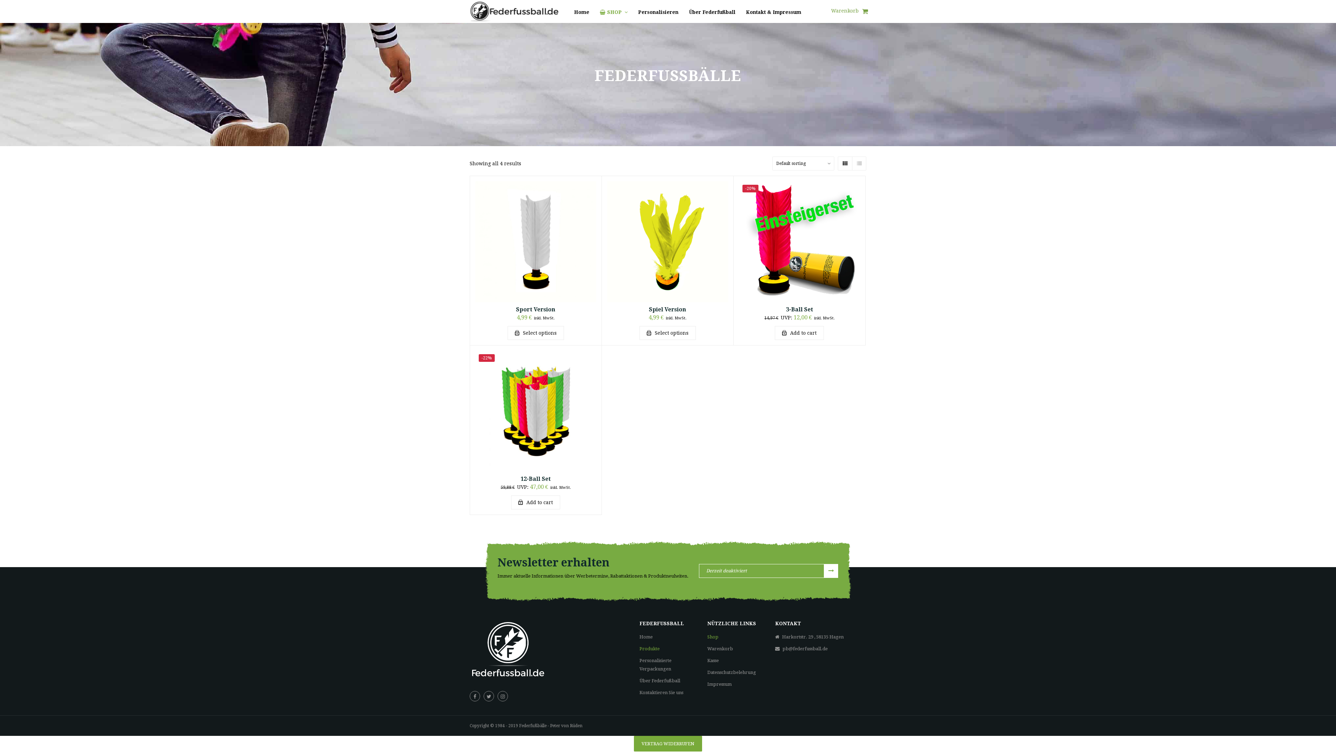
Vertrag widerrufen (668, 743)
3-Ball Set (799, 309)
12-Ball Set (535, 479)
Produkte (649, 648)
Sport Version (535, 309)
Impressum (719, 684)
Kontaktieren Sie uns (661, 692)
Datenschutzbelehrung (731, 672)
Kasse (713, 660)
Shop (712, 636)
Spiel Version (667, 309)
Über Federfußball (659, 680)
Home (646, 636)
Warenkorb (720, 648)
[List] (859, 163)
